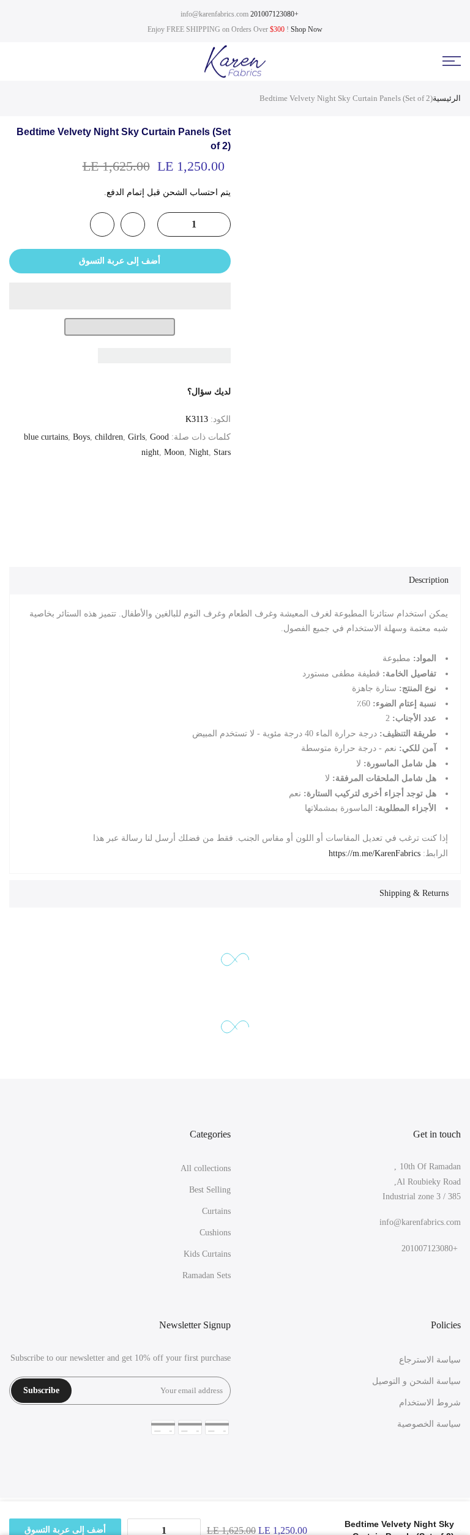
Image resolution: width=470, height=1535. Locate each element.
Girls (136, 437)
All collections (206, 1168)
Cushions (215, 1232)
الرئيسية (447, 98)
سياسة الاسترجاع (430, 1359)
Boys (81, 437)
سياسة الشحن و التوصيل (416, 1381)
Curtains (216, 1211)
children (109, 437)
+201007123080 (274, 14)
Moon (174, 452)
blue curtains (46, 437)
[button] (120, 296)
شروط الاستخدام (430, 1402)
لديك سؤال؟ (209, 391)
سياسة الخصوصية (429, 1424)
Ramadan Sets (206, 1275)
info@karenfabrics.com (214, 14)
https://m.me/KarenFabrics (374, 853)
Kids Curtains (207, 1254)
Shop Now (307, 29)
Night (199, 452)
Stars (222, 452)
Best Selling (210, 1189)
